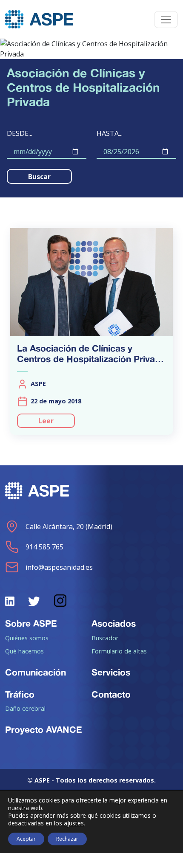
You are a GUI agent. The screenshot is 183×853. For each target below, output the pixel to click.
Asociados (114, 623)
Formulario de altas (119, 651)
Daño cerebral (25, 708)
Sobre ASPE (31, 623)
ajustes (74, 823)
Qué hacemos (24, 651)
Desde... (19, 133)
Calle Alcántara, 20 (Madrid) (69, 526)
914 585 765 (44, 547)
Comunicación (35, 672)
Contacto (111, 694)
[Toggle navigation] (166, 19)
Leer (46, 420)
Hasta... (110, 133)
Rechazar (67, 838)
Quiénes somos (27, 637)
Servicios (111, 672)
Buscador (105, 637)
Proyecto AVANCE (43, 729)
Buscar (39, 176)
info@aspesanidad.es (59, 567)
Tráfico (19, 694)
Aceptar (26, 838)
